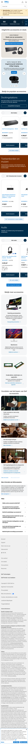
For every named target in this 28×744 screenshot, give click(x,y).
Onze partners (4, 565)
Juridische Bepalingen (6, 600)
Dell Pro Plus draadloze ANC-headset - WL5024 (9, 257)
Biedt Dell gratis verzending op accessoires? (12, 531)
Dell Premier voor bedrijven (8, 577)
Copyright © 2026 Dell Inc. (7, 583)
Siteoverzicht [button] (4, 549)
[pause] (12, 86)
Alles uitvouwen (4, 477)
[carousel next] (24, 73)
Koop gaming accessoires (13, 321)
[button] (22, 2)
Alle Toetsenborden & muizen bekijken (14, 219)
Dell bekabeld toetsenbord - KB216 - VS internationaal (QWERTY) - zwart (9, 196)
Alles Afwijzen (16, 742)
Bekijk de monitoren (13, 352)
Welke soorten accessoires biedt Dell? (11, 503)
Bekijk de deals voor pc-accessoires (14, 43)
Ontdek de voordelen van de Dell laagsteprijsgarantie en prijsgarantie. (12, 471)
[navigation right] (25, 112)
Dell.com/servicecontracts (17, 643)
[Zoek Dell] (25, 6)
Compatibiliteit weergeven (14, 105)
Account (3, 539)
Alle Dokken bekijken (14, 150)
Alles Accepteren (24, 742)
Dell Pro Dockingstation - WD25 (10, 129)
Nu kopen (14, 72)
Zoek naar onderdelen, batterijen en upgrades (13, 383)
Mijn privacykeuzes (6, 593)
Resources (3, 568)
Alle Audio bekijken (14, 280)
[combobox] (14, 6)
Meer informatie (7, 445)
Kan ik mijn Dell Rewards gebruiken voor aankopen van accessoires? (11, 527)
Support (3, 542)
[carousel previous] (3, 73)
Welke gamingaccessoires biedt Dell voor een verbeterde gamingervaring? (12, 516)
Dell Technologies (5, 574)
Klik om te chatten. (12, 675)
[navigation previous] (2, 112)
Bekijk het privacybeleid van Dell (10, 419)
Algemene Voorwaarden (7, 586)
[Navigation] (2, 2)
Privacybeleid (4, 590)
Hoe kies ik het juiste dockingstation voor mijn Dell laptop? (13, 522)
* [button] (20, 468)
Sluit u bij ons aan (5, 546)
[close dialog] (26, 10)
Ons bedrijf (4, 561)
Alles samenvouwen (15, 477)
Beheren (2, 742)
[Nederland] (2, 18)
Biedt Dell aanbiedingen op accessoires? (11, 512)
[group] (14, 73)
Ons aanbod (4, 558)
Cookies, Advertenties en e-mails (9, 597)
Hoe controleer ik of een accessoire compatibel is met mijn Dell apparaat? (11, 507)
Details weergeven (10, 145)
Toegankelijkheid (5, 604)
